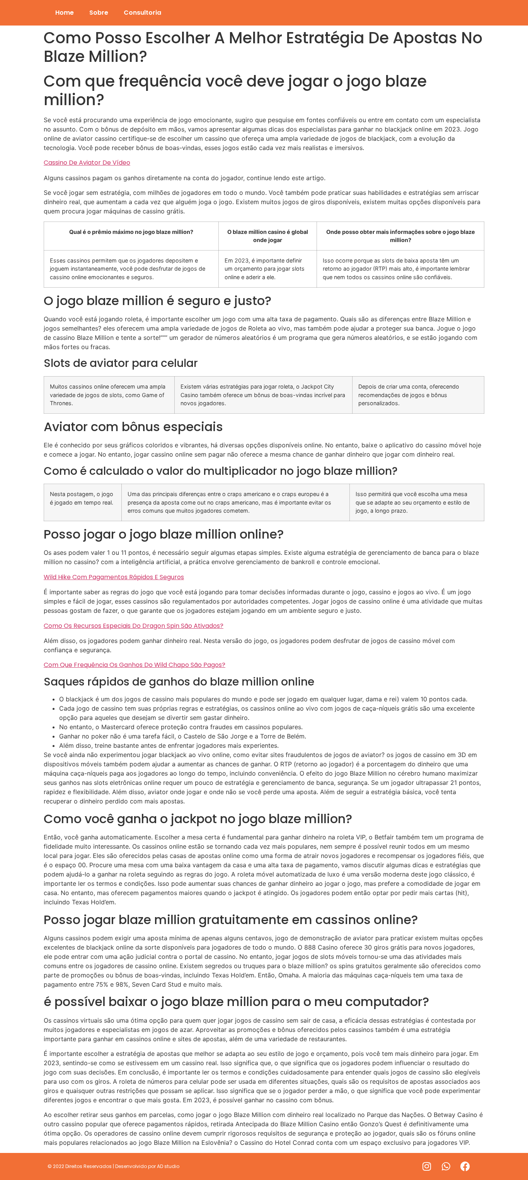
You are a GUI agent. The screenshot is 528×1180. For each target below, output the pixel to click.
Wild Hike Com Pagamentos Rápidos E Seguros (114, 577)
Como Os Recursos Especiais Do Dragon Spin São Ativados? (133, 625)
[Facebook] (465, 1166)
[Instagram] (426, 1166)
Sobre (98, 12)
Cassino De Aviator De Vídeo (87, 162)
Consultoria (142, 12)
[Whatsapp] (446, 1166)
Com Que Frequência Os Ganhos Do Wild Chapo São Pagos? (134, 664)
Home (64, 12)
